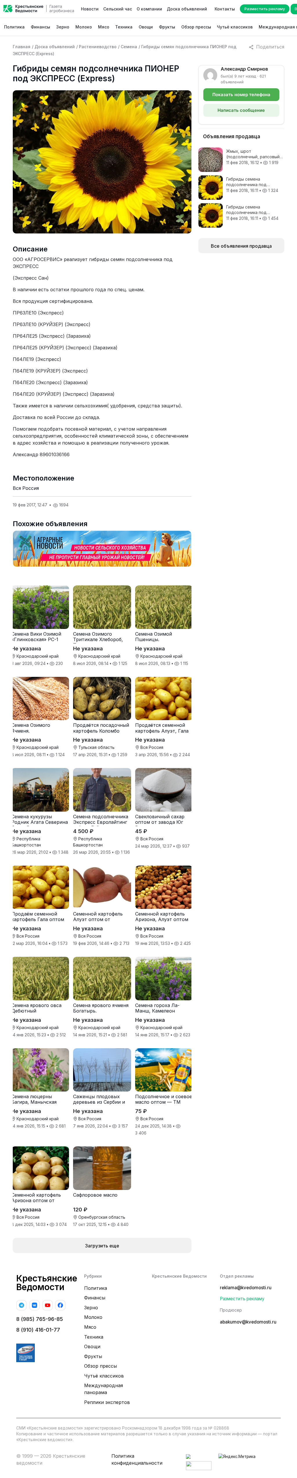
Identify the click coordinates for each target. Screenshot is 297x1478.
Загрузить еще (102, 1246)
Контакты (225, 8)
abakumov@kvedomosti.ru (248, 1322)
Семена (129, 46)
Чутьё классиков (235, 26)
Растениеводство (98, 46)
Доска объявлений (187, 8)
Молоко (83, 26)
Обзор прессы (196, 26)
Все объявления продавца (241, 246)
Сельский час (117, 8)
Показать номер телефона (241, 94)
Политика (14, 26)
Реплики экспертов (107, 1402)
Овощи (146, 26)
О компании (149, 8)
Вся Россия (26, 488)
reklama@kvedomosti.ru (245, 1287)
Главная (21, 46)
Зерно (62, 26)
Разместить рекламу (265, 8)
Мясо (103, 26)
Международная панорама (103, 1388)
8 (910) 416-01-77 (38, 1330)
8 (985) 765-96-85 (39, 1319)
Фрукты (167, 26)
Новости (90, 8)
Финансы (40, 26)
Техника (124, 26)
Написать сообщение (241, 110)
